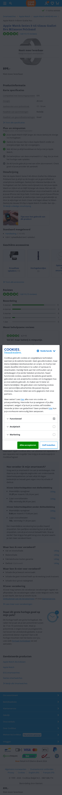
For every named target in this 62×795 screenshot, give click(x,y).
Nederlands (46, 351)
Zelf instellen (48, 445)
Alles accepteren (28, 445)
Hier (51, 408)
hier (22, 399)
